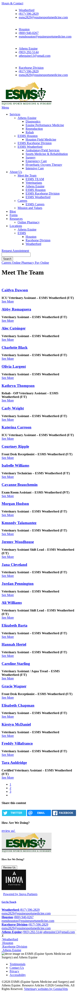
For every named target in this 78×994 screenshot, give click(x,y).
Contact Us (17, 967)
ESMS (22, 233)
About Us (16, 172)
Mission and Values (30, 208)
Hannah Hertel (14, 644)
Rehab (30, 132)
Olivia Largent (14, 366)
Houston (24, 29)
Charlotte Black (15, 347)
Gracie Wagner (14, 686)
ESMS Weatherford (30, 146)
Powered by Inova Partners (20, 894)
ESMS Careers (35, 204)
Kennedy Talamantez (19, 523)
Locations (16, 226)
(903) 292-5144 (29, 52)
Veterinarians (34, 182)
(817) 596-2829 (29, 13)
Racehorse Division (31, 67)
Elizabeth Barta (14, 625)
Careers (22, 200)
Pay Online (42, 262)
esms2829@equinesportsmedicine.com (43, 17)
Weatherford (26, 10)
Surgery (31, 157)
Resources (16, 218)
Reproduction (34, 128)
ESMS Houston (28, 136)
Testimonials (17, 964)
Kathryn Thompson (18, 386)
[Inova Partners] (14, 889)
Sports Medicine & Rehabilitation (47, 154)
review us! (9, 830)
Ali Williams (12, 602)
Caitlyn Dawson (15, 290)
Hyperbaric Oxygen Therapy (44, 164)
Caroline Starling (16, 663)
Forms (14, 215)
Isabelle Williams (15, 465)
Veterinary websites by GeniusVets (46, 989)
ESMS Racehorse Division (35, 143)
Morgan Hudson (15, 503)
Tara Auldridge (14, 762)
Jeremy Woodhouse (18, 542)
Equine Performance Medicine (45, 125)
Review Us (9, 867)
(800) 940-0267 (29, 33)
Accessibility (18, 975)
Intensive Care (35, 168)
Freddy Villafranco (17, 743)
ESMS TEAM (35, 179)
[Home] (27, 104)
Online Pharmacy (29, 222)
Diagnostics (33, 121)
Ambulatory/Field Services (42, 150)
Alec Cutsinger (14, 328)
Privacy (14, 971)
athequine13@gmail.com (34, 55)
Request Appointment (15, 250)
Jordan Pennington (18, 583)
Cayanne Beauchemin (20, 485)
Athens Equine (28, 48)
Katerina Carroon (16, 427)
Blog (13, 211)
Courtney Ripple (15, 446)
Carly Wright (13, 408)
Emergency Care (36, 161)
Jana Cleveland (14, 564)
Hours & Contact (12, 3)
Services (15, 114)
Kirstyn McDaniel (16, 724)
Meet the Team (27, 175)
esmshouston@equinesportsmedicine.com (45, 36)
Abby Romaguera (16, 309)
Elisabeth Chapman (18, 705)
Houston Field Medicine (41, 139)
